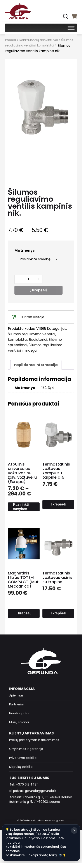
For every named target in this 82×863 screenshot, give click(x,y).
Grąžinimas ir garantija (26, 749)
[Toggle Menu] (71, 28)
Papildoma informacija (36, 364)
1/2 (44, 387)
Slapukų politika (21, 767)
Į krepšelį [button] (58, 504)
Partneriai (16, 704)
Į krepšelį (38, 290)
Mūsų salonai (19, 722)
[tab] (35, 365)
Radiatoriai (38, 339)
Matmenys (24, 250)
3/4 (51, 387)
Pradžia (10, 40)
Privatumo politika (23, 758)
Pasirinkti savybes (21, 507)
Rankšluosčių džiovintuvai (38, 40)
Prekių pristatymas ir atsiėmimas (34, 740)
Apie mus (16, 695)
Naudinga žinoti (20, 713)
